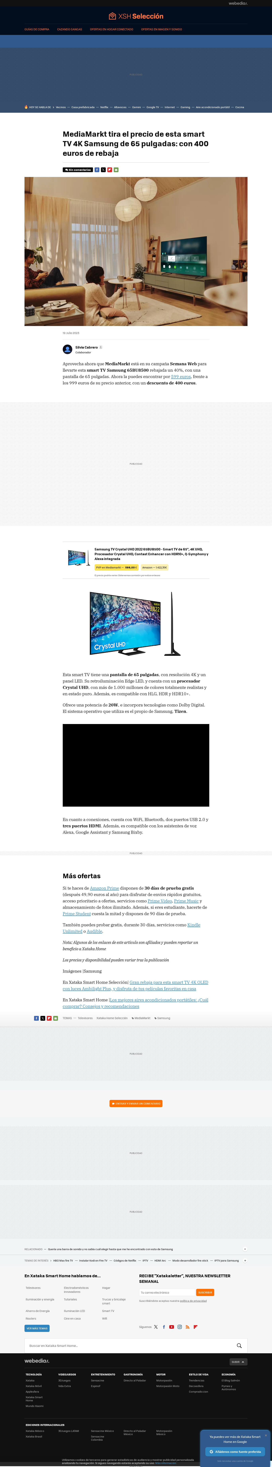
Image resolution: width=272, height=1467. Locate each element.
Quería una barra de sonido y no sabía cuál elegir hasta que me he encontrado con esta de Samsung (110, 1249)
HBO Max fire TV (63, 1260)
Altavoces (120, 107)
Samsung (163, 1018)
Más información (165, 1463)
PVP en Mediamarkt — (116, 567)
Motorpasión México (164, 1432)
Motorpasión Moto (167, 1386)
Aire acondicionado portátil (213, 107)
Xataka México (35, 1431)
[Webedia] (238, 3)
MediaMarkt (142, 1018)
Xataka (30, 1380)
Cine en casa (72, 1318)
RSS (187, 1326)
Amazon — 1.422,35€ (154, 567)
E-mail (116, 169)
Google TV (153, 107)
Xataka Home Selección (136, 16)
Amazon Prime (104, 888)
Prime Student (77, 913)
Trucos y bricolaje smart (114, 1301)
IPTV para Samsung (226, 1260)
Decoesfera (196, 1386)
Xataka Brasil (34, 1436)
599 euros (181, 376)
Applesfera (32, 1391)
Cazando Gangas (69, 29)
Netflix (104, 107)
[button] (88, 347)
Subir (236, 1362)
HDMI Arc (161, 1260)
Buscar (239, 1345)
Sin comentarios (80, 170)
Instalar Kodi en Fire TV (93, 1260)
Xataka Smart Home (34, 1398)
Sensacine (97, 1380)
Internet (170, 107)
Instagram (179, 1326)
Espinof (95, 1386)
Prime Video (160, 901)
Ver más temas (37, 1328)
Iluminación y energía (40, 1299)
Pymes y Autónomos (229, 1387)
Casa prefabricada (83, 107)
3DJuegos (64, 1380)
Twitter (103, 169)
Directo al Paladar (135, 1380)
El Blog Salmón (231, 1380)
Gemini (136, 107)
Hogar (106, 1288)
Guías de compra (36, 29)
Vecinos (61, 107)
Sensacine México (102, 1431)
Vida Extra (64, 1386)
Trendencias (196, 1380)
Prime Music (186, 901)
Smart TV (108, 1311)
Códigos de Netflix (125, 1260)
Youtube (171, 1326)
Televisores (85, 1018)
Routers (31, 1318)
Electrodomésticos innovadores (76, 1290)
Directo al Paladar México (135, 1432)
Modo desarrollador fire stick (190, 1260)
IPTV (146, 1260)
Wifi (104, 1318)
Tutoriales (70, 1299)
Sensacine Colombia (97, 1437)
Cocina (239, 107)
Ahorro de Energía (38, 1311)
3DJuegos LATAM (68, 1431)
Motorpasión (164, 1380)
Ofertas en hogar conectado (111, 29)
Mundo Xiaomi (34, 1406)
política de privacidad (193, 1301)
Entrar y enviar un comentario (138, 1103)
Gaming (185, 107)
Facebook (97, 169)
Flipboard (109, 169)
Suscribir (205, 1292)
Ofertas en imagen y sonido (161, 29)
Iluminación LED (74, 1311)
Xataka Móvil (34, 1386)
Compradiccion (198, 1391)
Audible (94, 931)
